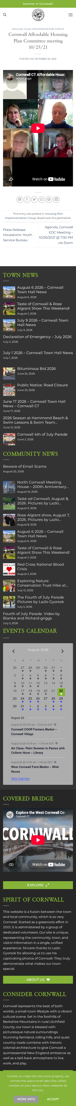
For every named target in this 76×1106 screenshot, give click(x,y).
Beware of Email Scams (24, 466)
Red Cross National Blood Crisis (40, 566)
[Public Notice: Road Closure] (9, 390)
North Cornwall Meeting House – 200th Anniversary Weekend (41, 484)
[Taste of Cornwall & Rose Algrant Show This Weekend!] (9, 309)
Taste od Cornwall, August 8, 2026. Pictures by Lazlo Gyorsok (43, 500)
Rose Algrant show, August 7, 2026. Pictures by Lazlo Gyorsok (43, 517)
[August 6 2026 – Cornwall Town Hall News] (9, 292)
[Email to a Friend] (41, 199)
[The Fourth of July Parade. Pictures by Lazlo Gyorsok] (9, 602)
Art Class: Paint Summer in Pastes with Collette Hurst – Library (38, 750)
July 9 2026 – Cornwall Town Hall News (42, 322)
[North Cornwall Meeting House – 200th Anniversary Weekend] (9, 487)
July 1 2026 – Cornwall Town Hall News (38, 353)
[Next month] (62, 651)
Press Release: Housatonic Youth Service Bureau (17, 235)
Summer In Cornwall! (38, 3)
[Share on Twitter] (34, 199)
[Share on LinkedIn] (56, 199)
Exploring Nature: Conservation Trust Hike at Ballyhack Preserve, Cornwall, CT (44, 583)
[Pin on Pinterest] (49, 199)
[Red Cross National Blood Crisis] (9, 569)
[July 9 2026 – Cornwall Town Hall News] (9, 325)
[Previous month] (13, 651)
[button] (4, 15)
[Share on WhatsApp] (19, 199)
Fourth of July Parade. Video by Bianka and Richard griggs (31, 616)
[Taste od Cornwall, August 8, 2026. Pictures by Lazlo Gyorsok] (9, 504)
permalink (64, 218)
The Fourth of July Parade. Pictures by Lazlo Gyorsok (41, 599)
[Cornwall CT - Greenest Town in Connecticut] (38, 15)
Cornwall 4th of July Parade (42, 434)
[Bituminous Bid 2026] (9, 373)
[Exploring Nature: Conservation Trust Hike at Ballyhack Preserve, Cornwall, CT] (9, 586)
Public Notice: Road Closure (42, 385)
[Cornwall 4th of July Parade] (9, 439)
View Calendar (20, 778)
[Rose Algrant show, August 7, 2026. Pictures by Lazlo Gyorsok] (9, 520)
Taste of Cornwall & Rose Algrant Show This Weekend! (43, 306)
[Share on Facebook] (27, 199)
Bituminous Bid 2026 (36, 368)
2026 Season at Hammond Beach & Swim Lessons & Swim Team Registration (35, 420)
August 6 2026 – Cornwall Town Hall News (40, 289)
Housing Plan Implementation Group (38, 29)
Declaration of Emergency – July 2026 (37, 337)
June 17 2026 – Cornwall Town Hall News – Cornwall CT (34, 403)
